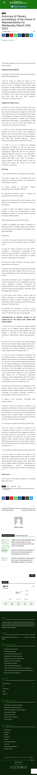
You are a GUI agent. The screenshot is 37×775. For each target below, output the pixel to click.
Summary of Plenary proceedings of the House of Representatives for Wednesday (18, 488)
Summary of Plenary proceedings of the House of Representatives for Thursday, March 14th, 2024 (23, 552)
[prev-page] (3, 566)
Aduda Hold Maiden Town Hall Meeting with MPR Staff (26, 509)
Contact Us (24, 757)
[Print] (27, 35)
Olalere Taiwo (6, 31)
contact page (21, 637)
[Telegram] (31, 35)
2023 (8, 486)
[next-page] (5, 566)
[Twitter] (15, 767)
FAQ (19, 757)
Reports (8, 10)
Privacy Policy (7, 757)
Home (3, 10)
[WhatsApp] (15, 35)
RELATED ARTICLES (8, 535)
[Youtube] (22, 767)
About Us (14, 757)
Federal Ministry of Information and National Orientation (16, 760)
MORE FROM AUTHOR (22, 535)
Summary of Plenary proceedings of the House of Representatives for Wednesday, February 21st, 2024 (23, 560)
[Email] (23, 35)
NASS (19, 486)
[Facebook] (3, 35)
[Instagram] (18, 767)
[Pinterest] (11, 35)
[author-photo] (18, 525)
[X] (7, 35)
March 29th (13, 486)
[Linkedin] (19, 35)
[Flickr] (25, 767)
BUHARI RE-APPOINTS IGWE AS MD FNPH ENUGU (10, 509)
